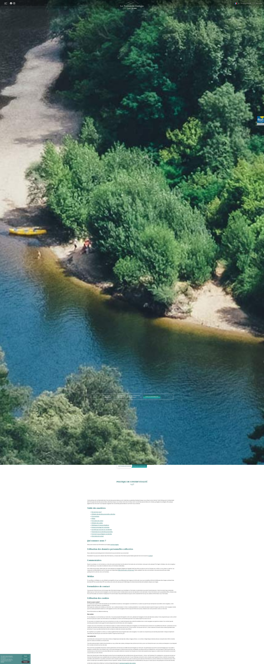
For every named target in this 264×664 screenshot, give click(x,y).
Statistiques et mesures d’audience (100, 525)
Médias (93, 518)
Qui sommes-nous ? (97, 512)
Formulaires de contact (97, 520)
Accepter (26, 659)
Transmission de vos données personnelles (102, 531)
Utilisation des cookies (97, 523)
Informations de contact (98, 536)
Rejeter (25, 656)
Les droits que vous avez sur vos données (102, 529)
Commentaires (95, 516)
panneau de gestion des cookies (128, 663)
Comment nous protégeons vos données (102, 534)
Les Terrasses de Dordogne (124, 466)
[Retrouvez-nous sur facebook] (11, 3)
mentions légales (114, 544)
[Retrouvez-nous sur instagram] (14, 3)
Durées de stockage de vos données (100, 527)
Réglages (2, 661)
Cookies (150, 555)
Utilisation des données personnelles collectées (103, 514)
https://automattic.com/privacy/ (126, 570)
